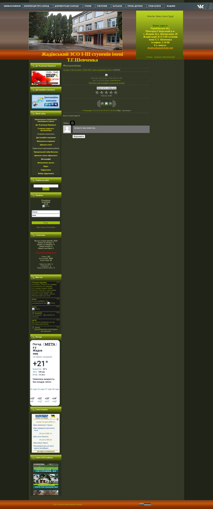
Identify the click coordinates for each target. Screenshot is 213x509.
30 (116, 110)
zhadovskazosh (115, 80)
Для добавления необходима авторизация (45, 330)
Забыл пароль (41, 227)
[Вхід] (72, 123)
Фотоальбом (76, 70)
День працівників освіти (102, 70)
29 (114, 110)
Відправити (79, 136)
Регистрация (51, 227)
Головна (149, 57)
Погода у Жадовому (37, 349)
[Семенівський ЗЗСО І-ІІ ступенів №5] (45, 482)
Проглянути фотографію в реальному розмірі (106, 83)
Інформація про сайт (207, 6)
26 (107, 110)
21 (95, 110)
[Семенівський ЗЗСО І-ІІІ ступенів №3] (45, 466)
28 (111, 110)
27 (109, 110)
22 (97, 110)
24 (102, 110)
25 (104, 110)
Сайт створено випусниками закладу (67, 504)
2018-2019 (87, 70)
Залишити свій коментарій (164, 57)
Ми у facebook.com (200, 6)
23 (100, 110)
